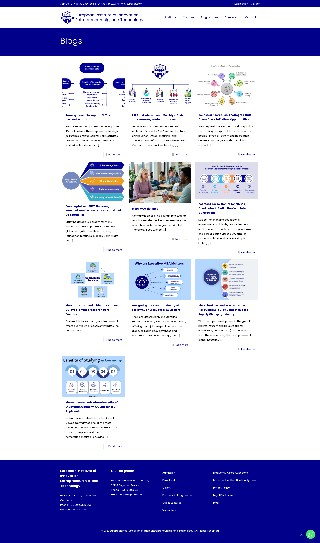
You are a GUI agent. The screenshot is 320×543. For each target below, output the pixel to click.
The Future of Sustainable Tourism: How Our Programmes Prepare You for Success (92, 310)
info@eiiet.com (133, 3)
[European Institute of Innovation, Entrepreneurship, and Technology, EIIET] (102, 17)
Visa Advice (169, 510)
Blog (216, 502)
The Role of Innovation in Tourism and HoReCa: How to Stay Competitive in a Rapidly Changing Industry (223, 310)
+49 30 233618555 (85, 3)
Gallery (166, 487)
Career (255, 3)
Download (168, 480)
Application (241, 3)
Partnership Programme (177, 495)
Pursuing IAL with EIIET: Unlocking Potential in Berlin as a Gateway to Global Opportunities (93, 210)
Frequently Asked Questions (230, 472)
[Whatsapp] (310, 534)
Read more (115, 154)
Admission (168, 472)
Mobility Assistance (145, 208)
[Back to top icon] (301, 534)
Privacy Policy (221, 487)
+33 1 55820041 (110, 3)
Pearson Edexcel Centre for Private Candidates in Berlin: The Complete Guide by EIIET (222, 208)
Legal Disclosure (223, 495)
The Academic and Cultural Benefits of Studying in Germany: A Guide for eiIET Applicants (92, 407)
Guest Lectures (172, 502)
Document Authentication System (234, 480)
